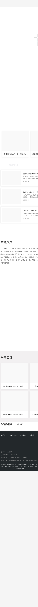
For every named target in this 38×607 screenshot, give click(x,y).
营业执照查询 (20, 468)
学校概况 (13, 435)
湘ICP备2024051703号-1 (12, 466)
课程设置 (23, 435)
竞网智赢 (31, 466)
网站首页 (4, 435)
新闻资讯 (33, 435)
